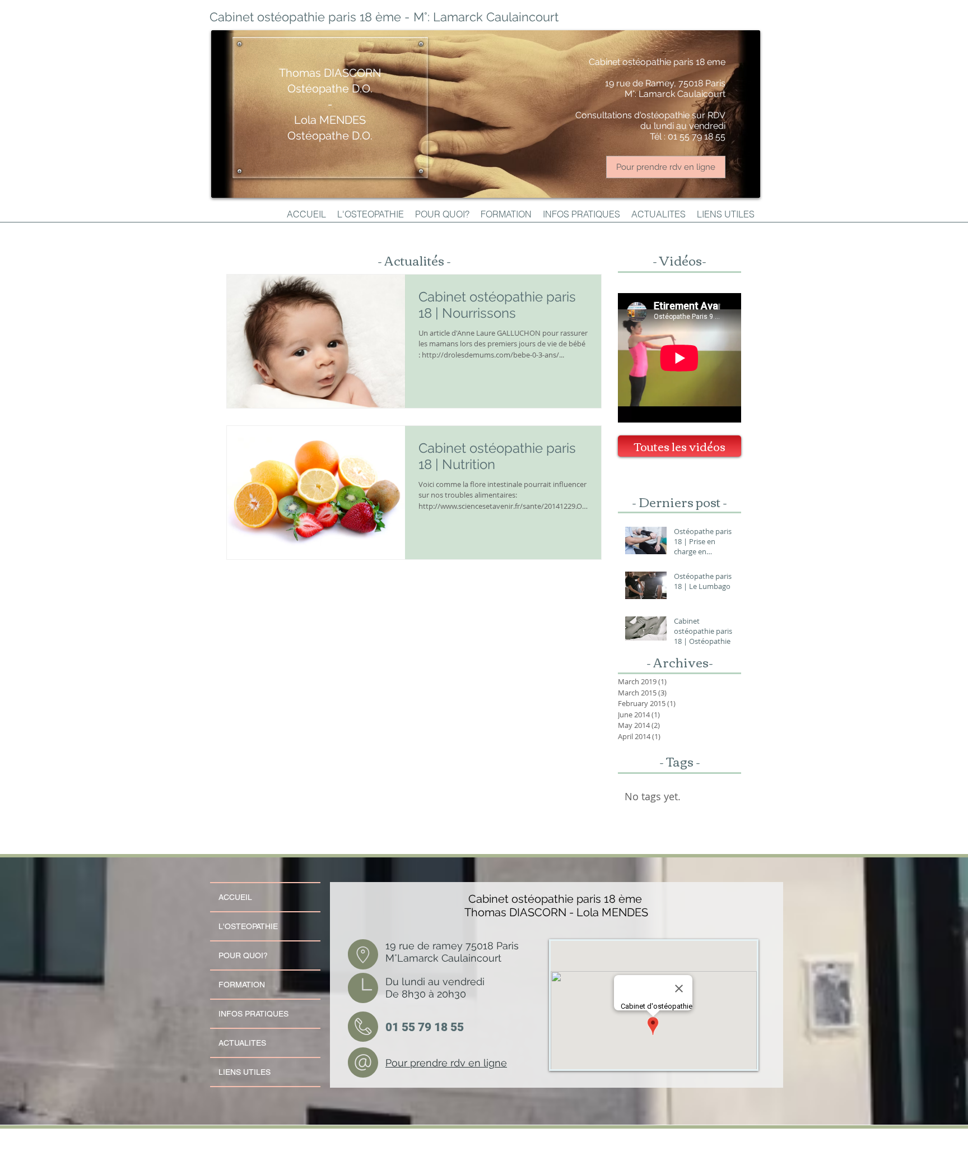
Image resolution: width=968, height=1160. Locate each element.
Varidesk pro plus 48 (474, 1144)
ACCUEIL (235, 897)
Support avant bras (376, 1149)
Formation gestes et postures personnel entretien (414, 1144)
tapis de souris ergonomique (686, 1149)
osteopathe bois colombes (403, 1153)
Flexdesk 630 (608, 1135)
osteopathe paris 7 (554, 1153)
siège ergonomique (558, 1149)
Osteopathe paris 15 (637, 1135)
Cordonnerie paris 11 (443, 1135)
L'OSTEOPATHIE (248, 926)
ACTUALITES (242, 1042)
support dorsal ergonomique (492, 1149)
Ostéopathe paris (343, 1149)
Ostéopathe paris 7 (520, 1153)
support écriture (591, 1149)
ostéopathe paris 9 (252, 1149)
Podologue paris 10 (370, 1140)
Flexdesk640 (534, 1135)
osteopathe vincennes (702, 1153)
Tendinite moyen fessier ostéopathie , (419, 1140)
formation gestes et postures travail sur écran (336, 1144)
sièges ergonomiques (642, 1149)
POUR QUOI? (243, 955)
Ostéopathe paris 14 (656, 1140)
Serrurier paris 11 (411, 1135)
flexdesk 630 (723, 1149)
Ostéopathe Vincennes (344, 1135)
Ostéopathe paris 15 (242, 1135)
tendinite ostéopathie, (468, 1140)
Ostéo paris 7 (583, 1153)
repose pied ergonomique (450, 1153)
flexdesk (614, 1149)
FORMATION (241, 984)
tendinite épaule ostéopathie (537, 1140)
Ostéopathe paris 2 (477, 1135)
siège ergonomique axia (721, 1144)
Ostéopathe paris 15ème (712, 1135)
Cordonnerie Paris (379, 1135)
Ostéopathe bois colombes (355, 1153)
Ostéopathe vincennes (663, 1153)
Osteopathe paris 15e (242, 1140)
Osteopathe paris (508, 1135)
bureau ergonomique (449, 1149)
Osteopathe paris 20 (257, 1158)
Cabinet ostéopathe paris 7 (619, 1153)
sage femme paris (316, 1153)
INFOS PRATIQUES (253, 1013)
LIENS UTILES (244, 1072)
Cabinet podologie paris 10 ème (300, 1149)
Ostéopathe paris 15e (672, 1135)
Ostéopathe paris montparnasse (288, 1140)
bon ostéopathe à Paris (617, 1140)
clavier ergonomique (412, 1149)
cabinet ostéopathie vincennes (571, 1135)
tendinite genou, (500, 1140)
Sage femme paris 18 (334, 1140)
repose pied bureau (584, 1144)
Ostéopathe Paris (308, 1135)
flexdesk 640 (529, 1149)
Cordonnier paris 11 (277, 1135)
